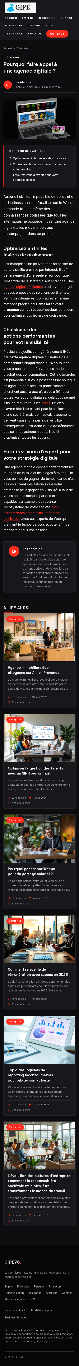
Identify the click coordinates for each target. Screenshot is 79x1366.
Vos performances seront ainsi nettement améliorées (31, 513)
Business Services (16, 1317)
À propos (34, 33)
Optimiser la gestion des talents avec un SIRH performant (35, 771)
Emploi (27, 18)
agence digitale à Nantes (23, 287)
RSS (32, 1299)
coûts (45, 403)
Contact (57, 33)
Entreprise (46, 18)
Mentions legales (15, 1299)
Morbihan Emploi (41, 1310)
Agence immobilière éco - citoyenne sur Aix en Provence (33, 670)
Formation (13, 25)
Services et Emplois (17, 1310)
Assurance (14, 33)
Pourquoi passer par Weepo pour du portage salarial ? (31, 871)
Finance (66, 18)
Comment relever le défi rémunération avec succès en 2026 (38, 972)
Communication (39, 25)
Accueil (11, 18)
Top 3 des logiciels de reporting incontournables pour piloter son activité (30, 1075)
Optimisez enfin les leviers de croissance (40, 158)
